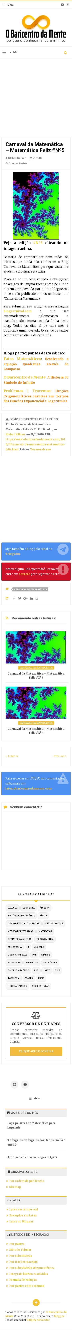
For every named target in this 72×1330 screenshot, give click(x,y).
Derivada (39, 947)
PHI (34, 955)
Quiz (57, 970)
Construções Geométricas (23, 923)
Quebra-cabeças (17, 955)
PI (28, 947)
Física (43, 916)
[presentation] (35, 778)
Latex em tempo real (23, 1209)
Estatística (50, 963)
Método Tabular (20, 1250)
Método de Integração (20, 931)
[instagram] (68, 5)
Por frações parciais (23, 1262)
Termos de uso (40, 449)
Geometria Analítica (19, 939)
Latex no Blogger (21, 1221)
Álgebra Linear (40, 986)
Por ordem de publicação (26, 1181)
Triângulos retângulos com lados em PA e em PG (36, 1142)
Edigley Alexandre (38, 1319)
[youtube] (62, 5)
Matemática (45, 931)
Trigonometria (45, 939)
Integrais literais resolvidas (28, 1274)
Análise (45, 955)
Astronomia (15, 947)
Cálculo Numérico (18, 970)
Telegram (12, 554)
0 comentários (17, 163)
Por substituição (20, 1256)
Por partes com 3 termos (26, 1286)
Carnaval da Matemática (30, 589)
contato (24, 574)
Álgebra (44, 908)
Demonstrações (54, 923)
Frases (29, 978)
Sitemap (15, 1187)
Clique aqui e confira (36, 1051)
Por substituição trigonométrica (32, 1268)
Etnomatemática (17, 986)
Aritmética (32, 963)
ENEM (41, 978)
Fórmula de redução (23, 1280)
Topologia (14, 978)
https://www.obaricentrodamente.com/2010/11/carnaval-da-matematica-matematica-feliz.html (35, 444)
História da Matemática (21, 916)
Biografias (14, 963)
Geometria (29, 908)
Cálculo (12, 908)
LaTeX (47, 970)
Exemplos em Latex (23, 1215)
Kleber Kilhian (15, 434)
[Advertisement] (36, 99)
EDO (36, 970)
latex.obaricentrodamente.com (28, 788)
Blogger (59, 1316)
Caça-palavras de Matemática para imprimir (31, 1125)
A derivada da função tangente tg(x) (32, 1157)
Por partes (16, 1244)
